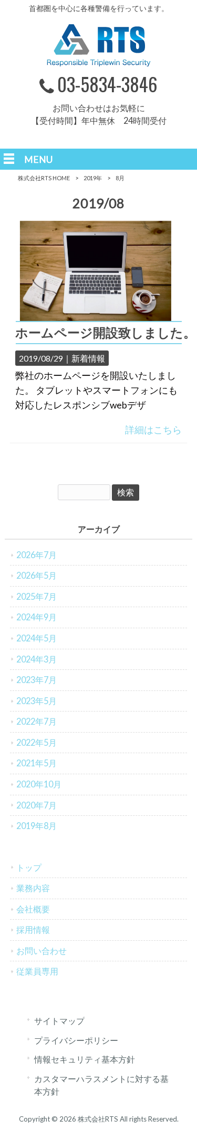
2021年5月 (36, 763)
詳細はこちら (153, 429)
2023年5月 (36, 701)
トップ (29, 867)
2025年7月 (36, 596)
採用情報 (33, 929)
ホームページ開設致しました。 (105, 332)
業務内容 (33, 888)
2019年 (93, 177)
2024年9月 (36, 617)
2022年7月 (36, 721)
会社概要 (33, 909)
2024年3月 (36, 659)
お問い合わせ (41, 951)
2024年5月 (36, 638)
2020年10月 (38, 784)
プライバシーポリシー (76, 1040)
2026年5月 (36, 575)
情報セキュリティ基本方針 (84, 1059)
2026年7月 (36, 555)
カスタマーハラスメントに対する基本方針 (101, 1085)
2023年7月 (36, 680)
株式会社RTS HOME (44, 177)
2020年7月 (36, 805)
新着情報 (88, 358)
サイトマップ (59, 1021)
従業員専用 (37, 971)
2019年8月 (36, 826)
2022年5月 (36, 742)
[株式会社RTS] (99, 63)
